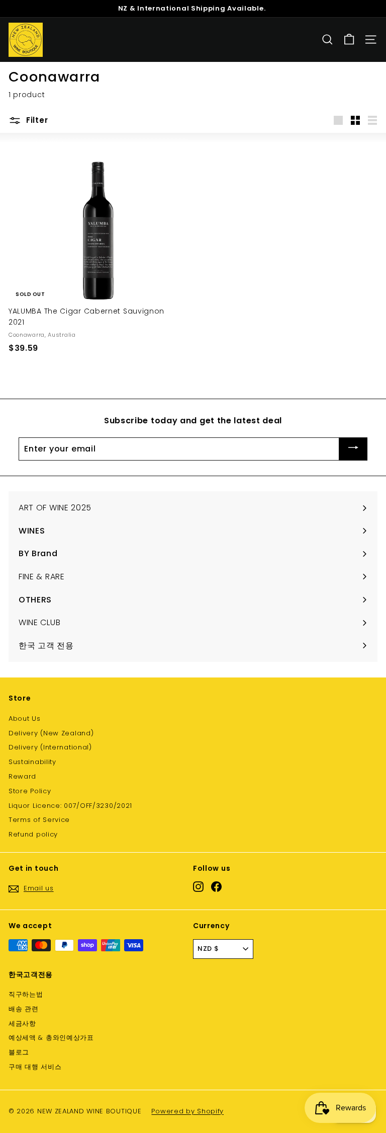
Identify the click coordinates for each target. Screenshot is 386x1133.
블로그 (19, 1052)
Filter (36, 120)
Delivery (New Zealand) (51, 733)
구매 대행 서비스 (35, 1067)
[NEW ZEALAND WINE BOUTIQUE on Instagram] (198, 886)
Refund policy (33, 834)
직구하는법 (26, 994)
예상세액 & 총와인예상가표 (51, 1037)
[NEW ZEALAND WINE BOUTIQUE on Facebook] (216, 886)
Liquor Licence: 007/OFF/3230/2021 (70, 805)
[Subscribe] (353, 449)
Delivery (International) (50, 747)
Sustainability (32, 762)
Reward (22, 776)
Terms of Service (39, 819)
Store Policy (30, 791)
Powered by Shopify (187, 1111)
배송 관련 (24, 1009)
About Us (25, 718)
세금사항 (22, 1023)
